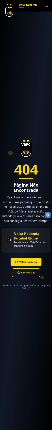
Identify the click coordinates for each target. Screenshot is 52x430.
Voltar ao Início (28, 262)
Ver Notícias (28, 272)
